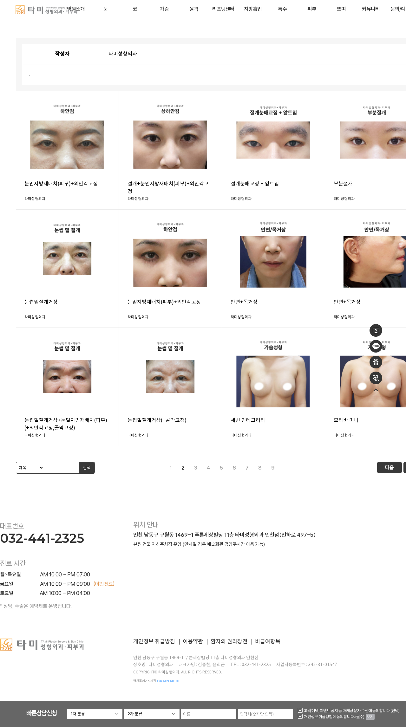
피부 (311, 9)
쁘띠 (341, 9)
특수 (282, 9)
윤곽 (193, 9)
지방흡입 (253, 9)
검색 (87, 467)
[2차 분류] (151, 714)
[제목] (30, 467)
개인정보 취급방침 (154, 642)
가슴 (164, 9)
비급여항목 (267, 642)
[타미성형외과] (42, 11)
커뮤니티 (371, 9)
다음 (389, 467)
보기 (370, 717)
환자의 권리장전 (229, 642)
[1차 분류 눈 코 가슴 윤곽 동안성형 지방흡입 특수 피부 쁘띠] (94, 714)
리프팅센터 (223, 9)
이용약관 (193, 642)
